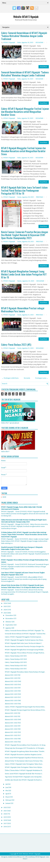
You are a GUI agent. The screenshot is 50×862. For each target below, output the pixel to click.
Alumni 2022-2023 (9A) (13, 704)
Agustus (8, 628)
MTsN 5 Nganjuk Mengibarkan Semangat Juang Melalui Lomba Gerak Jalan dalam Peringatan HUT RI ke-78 (24, 274)
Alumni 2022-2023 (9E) (13, 691)
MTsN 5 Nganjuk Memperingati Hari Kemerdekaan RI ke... (25, 710)
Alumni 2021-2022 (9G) (13, 723)
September (9, 625)
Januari (8, 803)
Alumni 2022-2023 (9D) (13, 694)
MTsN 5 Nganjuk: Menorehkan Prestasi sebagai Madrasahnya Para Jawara (22, 310)
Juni (6, 787)
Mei (6, 790)
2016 (5, 826)
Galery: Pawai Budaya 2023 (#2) (16, 665)
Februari (8, 800)
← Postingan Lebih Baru (10, 378)
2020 (5, 814)
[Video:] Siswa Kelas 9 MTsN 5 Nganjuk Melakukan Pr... (24, 770)
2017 (5, 823)
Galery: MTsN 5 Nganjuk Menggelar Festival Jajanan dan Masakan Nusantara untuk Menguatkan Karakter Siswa (25, 111)
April (7, 794)
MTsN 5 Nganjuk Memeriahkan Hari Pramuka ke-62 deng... (25, 745)
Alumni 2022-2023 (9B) (13, 700)
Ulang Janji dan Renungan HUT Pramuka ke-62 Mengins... (25, 748)
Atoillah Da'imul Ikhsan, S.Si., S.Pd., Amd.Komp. (21, 857)
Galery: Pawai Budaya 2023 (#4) (16, 659)
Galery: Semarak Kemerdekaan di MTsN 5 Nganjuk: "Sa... (25, 630)
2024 (5, 610)
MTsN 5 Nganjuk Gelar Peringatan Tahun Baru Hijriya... (24, 767)
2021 (5, 811)
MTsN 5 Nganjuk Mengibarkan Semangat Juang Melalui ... (25, 650)
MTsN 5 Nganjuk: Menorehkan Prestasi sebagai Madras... (25, 653)
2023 (5, 613)
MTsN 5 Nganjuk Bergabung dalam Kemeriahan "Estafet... (25, 751)
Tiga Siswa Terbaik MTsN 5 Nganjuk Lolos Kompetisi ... (24, 777)
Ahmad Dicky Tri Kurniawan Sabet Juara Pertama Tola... (24, 761)
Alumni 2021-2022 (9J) (12, 713)
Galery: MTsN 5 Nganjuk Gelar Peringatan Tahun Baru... (24, 764)
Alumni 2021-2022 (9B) (13, 739)
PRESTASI (39, 197)
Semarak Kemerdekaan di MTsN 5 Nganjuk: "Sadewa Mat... (25, 634)
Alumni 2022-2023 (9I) (12, 678)
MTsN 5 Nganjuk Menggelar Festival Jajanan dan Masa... (24, 640)
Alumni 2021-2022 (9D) (13, 732)
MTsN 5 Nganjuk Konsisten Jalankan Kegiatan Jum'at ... (24, 754)
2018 (5, 820)
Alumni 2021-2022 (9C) (13, 735)
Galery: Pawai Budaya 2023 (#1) (16, 669)
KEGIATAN (39, 42)
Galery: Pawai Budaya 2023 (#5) (16, 344)
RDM (4, 497)
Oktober (8, 622)
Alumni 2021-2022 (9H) (13, 719)
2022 (5, 807)
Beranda (27, 378)
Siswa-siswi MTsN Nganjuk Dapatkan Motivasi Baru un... (24, 758)
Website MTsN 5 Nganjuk (25, 16)
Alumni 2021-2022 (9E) (13, 729)
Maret (7, 797)
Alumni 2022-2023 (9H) (13, 681)
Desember (9, 615)
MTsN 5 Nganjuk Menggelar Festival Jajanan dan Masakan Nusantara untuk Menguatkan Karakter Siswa (23, 151)
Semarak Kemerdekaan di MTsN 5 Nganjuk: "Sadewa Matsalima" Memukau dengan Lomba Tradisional (25, 74)
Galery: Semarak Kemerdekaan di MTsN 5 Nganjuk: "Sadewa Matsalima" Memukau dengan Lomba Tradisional (24, 35)
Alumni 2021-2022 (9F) (12, 726)
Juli (6, 784)
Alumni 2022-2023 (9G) (13, 684)
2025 (5, 606)
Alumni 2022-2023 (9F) (13, 688)
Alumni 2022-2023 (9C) (13, 697)
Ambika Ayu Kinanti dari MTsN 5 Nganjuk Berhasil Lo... (24, 780)
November (9, 618)
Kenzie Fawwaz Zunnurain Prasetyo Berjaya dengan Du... (25, 646)
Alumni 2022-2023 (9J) (12, 675)
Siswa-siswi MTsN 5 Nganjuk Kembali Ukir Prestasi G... (24, 774)
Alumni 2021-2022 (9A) (13, 742)
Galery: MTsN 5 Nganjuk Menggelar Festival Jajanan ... (23, 637)
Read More (43, 67)
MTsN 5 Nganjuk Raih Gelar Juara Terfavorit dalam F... (23, 643)
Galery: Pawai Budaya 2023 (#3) (16, 662)
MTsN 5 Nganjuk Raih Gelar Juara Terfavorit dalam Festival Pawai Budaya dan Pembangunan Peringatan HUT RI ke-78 (24, 190)
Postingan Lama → (41, 378)
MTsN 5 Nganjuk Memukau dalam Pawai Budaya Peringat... (25, 672)
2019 (5, 817)
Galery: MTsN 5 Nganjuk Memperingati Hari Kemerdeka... (25, 707)
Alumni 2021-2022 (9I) (12, 716)
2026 (5, 603)
